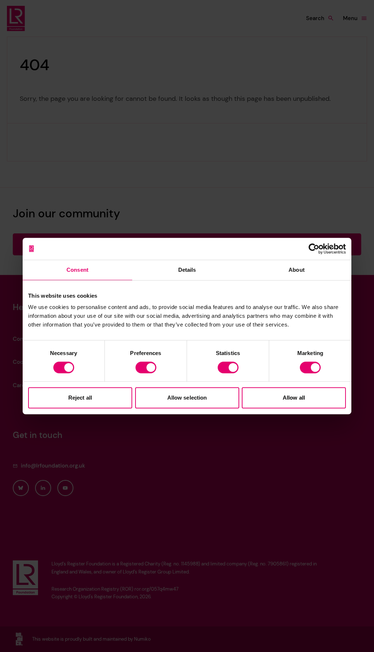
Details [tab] (187, 270)
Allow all (294, 397)
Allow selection (187, 397)
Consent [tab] (77, 270)
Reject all (80, 397)
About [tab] (297, 270)
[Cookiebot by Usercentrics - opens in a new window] (314, 248)
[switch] (146, 367)
